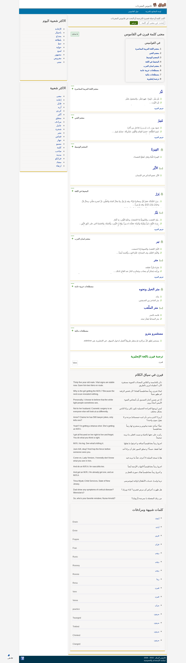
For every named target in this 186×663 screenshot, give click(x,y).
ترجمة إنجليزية (153, 79)
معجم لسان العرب (151, 66)
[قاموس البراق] (159, 5)
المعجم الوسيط (152, 57)
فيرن (157, 588)
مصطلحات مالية (152, 75)
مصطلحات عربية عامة (149, 70)
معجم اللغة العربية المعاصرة (147, 49)
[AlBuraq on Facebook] (22, 659)
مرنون (156, 614)
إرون (157, 518)
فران (157, 544)
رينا (158, 579)
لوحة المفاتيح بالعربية (153, 11)
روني (157, 553)
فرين (157, 536)
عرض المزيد (158, 108)
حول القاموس (133, 11)
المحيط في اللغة (152, 62)
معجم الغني (154, 53)
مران (157, 605)
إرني (157, 527)
